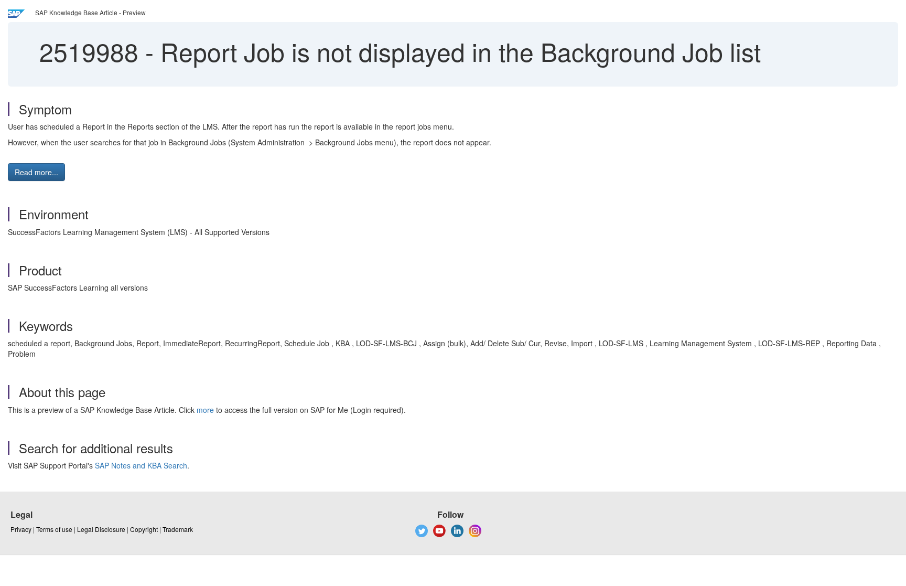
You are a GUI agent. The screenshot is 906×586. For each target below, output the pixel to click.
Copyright (144, 529)
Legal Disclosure (101, 529)
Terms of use (54, 529)
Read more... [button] (36, 172)
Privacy (20, 529)
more (205, 409)
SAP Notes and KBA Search (141, 465)
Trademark (178, 529)
